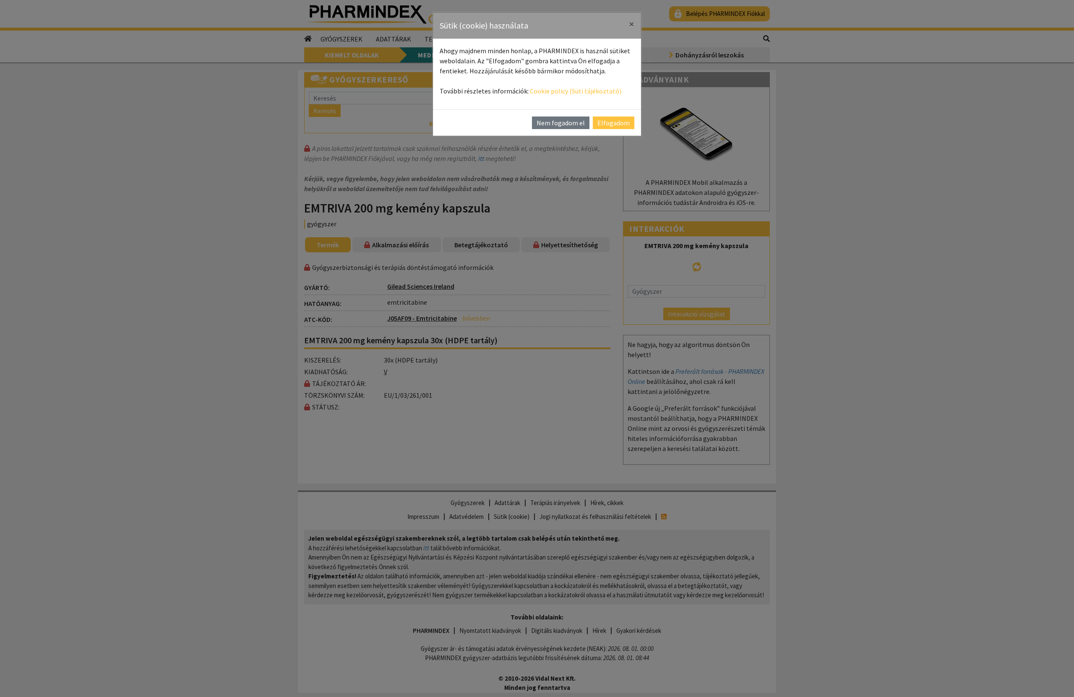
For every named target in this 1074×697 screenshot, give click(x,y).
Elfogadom (613, 123)
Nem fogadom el (561, 123)
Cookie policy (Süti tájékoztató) (575, 91)
